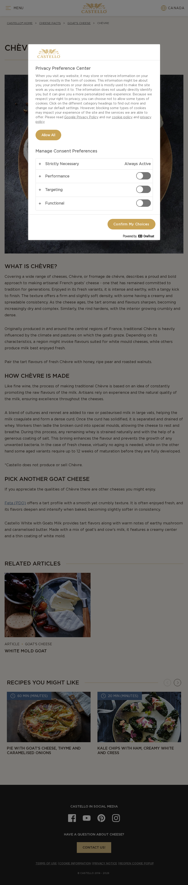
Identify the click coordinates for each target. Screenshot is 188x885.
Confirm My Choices (131, 224)
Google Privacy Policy (81, 117)
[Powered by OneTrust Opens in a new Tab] (140, 237)
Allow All (48, 135)
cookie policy (122, 117)
